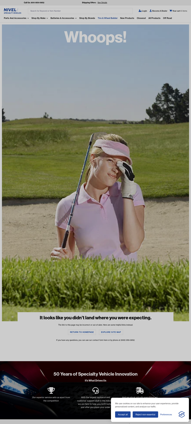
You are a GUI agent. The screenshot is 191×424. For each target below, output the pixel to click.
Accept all (123, 414)
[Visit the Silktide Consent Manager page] (182, 414)
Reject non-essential (145, 414)
